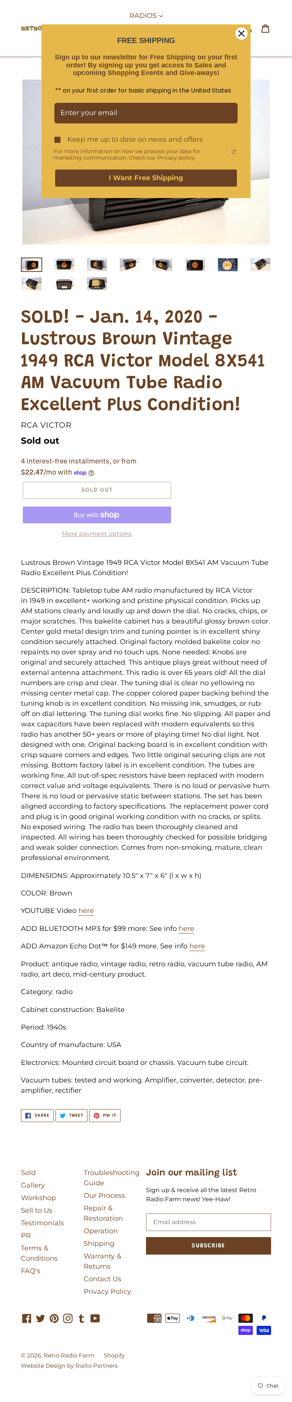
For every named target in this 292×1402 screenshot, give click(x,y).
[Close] (241, 33)
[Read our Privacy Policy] (233, 151)
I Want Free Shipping (146, 178)
